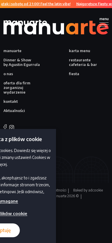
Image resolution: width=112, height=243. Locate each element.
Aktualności (14, 110)
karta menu (79, 50)
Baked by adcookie (88, 190)
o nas (8, 73)
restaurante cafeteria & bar (83, 62)
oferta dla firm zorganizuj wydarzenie (16, 87)
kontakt (10, 101)
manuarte (12, 50)
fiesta (74, 73)
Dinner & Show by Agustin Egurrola (21, 62)
